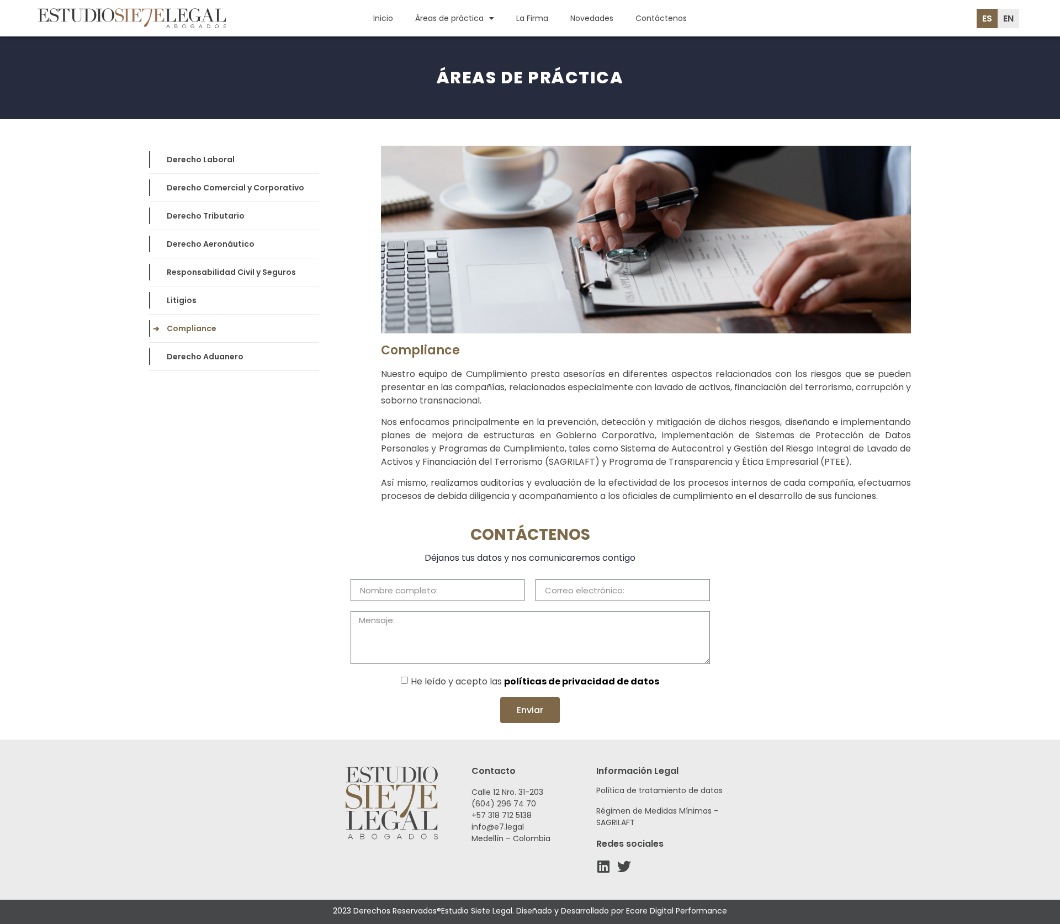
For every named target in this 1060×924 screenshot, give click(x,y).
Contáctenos (661, 18)
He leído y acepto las (535, 681)
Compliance (191, 328)
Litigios (182, 300)
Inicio (383, 18)
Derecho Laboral (201, 159)
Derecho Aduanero (205, 356)
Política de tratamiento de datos (659, 790)
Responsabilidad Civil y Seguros (231, 272)
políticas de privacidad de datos (581, 681)
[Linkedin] (603, 866)
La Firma (532, 18)
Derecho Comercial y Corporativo (235, 187)
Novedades (591, 18)
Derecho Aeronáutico (211, 243)
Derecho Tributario (206, 215)
